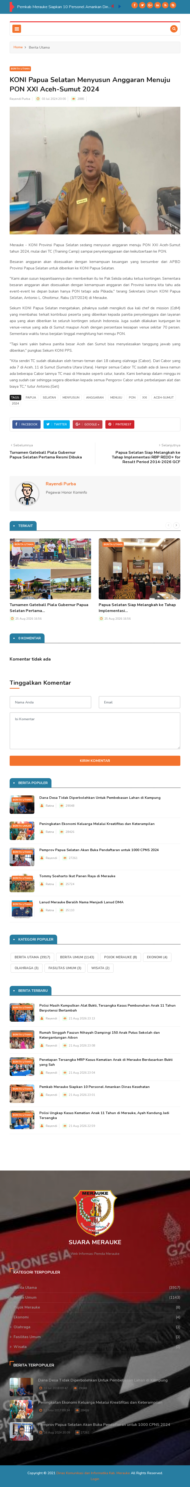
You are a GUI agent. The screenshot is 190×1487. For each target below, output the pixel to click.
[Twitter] (142, 5)
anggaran (95, 398)
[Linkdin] (157, 5)
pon (132, 398)
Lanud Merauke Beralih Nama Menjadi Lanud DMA (81, 902)
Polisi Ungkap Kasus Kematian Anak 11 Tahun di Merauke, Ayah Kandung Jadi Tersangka (64, 7)
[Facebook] (134, 5)
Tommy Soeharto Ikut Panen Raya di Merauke (77, 876)
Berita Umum (22, 826)
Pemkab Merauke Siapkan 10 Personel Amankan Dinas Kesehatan (94, 1087)
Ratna (50, 806)
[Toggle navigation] (16, 29)
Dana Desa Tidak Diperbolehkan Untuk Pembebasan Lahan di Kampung (100, 797)
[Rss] (165, 5)
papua (31, 398)
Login (95, 1479)
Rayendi (51, 858)
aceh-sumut (164, 398)
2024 (15, 403)
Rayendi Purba (20, 99)
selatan (49, 398)
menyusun (71, 398)
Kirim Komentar (95, 760)
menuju (116, 398)
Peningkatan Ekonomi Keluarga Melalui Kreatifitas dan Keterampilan (97, 824)
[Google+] (150, 5)
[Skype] (173, 5)
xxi (144, 398)
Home (18, 47)
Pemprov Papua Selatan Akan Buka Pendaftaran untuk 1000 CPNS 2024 (99, 850)
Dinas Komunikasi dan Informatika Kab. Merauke (93, 1473)
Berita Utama (20, 68)
